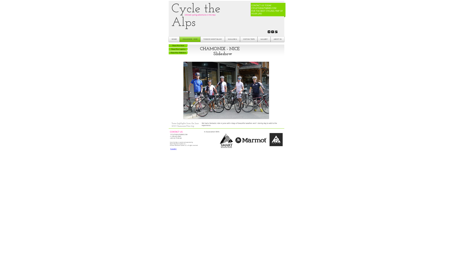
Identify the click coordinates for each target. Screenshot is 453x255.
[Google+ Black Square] (276, 31)
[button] (226, 90)
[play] (263, 117)
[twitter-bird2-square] (269, 31)
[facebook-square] (272, 31)
